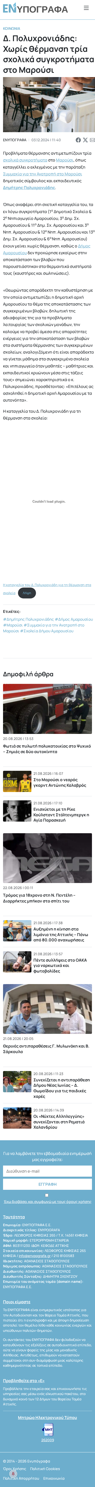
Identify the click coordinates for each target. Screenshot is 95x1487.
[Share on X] (85, 140)
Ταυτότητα (14, 1217)
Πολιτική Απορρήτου (21, 1478)
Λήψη (27, 593)
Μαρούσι (64, 160)
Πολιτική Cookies (45, 1468)
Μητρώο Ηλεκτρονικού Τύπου (47, 1417)
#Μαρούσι (13, 625)
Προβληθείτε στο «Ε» (24, 1380)
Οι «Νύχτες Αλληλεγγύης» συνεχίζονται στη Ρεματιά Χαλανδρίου (59, 1121)
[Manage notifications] (13, 1474)
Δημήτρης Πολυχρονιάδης (29, 187)
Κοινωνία (11, 28)
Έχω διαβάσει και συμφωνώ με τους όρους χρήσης (47, 1201)
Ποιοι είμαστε (16, 1302)
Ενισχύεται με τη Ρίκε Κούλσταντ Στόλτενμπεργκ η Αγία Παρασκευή (61, 814)
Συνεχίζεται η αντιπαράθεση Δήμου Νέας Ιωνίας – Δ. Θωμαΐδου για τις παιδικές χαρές (61, 1088)
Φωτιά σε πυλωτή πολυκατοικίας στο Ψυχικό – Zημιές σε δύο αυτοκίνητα (47, 748)
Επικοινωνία (54, 1478)
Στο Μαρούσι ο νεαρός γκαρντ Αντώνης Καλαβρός (59, 782)
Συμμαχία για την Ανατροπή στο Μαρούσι (42, 174)
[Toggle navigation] (86, 7)
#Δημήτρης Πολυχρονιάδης (28, 619)
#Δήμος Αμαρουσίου (74, 619)
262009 (47, 1440)
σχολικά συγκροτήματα (25, 160)
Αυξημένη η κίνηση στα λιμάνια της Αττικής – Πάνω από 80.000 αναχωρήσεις (60, 934)
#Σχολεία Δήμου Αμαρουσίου (46, 631)
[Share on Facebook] (78, 140)
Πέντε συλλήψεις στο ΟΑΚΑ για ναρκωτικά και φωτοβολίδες (60, 965)
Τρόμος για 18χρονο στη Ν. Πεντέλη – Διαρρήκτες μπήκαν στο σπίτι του (39, 897)
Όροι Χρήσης (14, 1468)
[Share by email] (92, 140)
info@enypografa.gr (35, 1255)
